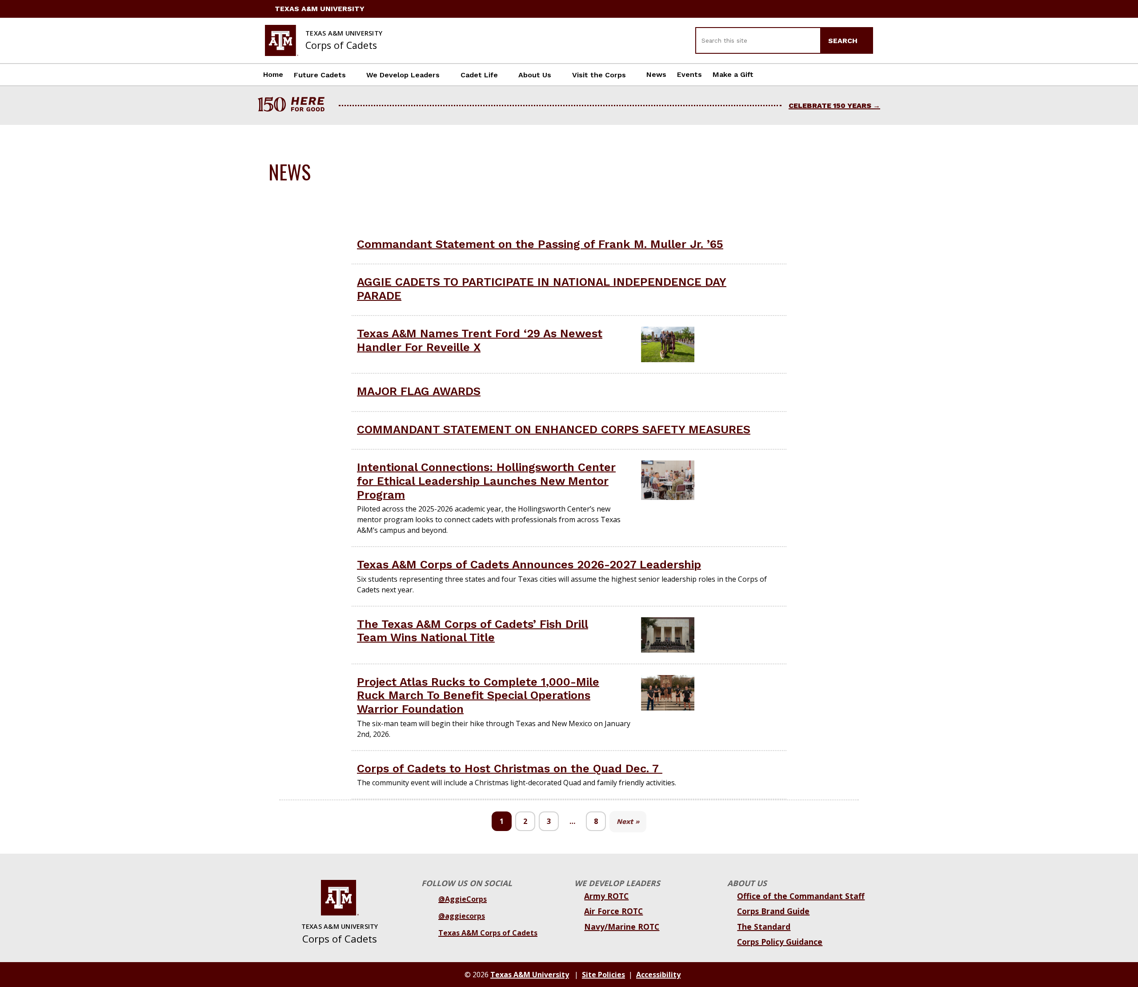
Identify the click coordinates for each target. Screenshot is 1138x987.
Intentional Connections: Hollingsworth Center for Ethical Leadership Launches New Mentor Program (486, 480)
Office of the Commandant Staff (801, 896)
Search (844, 40)
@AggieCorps (462, 899)
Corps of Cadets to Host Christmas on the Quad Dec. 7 (509, 768)
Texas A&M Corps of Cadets (487, 933)
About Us (534, 75)
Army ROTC (606, 896)
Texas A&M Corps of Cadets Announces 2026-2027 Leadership (529, 564)
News (656, 74)
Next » (628, 821)
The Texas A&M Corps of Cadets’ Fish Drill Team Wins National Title (472, 630)
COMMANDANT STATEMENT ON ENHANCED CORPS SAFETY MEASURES (553, 429)
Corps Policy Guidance (779, 941)
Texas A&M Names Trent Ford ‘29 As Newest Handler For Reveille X (479, 340)
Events (689, 74)
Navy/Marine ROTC (621, 926)
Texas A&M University (320, 8)
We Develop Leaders (403, 75)
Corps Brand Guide (773, 911)
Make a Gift (733, 74)
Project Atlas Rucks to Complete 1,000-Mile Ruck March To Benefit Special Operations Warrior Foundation (478, 695)
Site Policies (603, 974)
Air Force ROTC (613, 911)
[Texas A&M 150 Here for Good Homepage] (295, 105)
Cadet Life (479, 75)
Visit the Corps (599, 75)
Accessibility (658, 974)
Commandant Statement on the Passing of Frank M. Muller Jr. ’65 (540, 244)
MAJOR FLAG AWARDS (419, 391)
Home (273, 74)
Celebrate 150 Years (830, 105)
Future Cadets (320, 75)
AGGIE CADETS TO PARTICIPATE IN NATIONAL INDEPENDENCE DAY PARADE (541, 288)
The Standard (763, 926)
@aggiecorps (461, 916)
